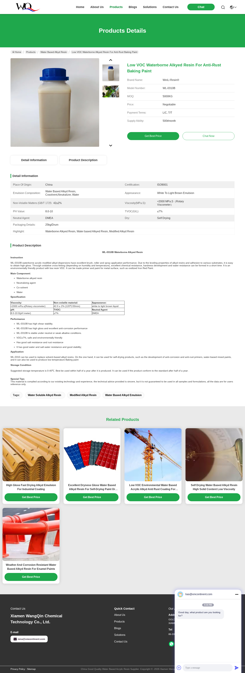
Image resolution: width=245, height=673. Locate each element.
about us (97, 7)
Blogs (117, 628)
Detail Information (34, 160)
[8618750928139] (171, 644)
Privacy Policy (17, 669)
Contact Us (120, 641)
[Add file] (179, 667)
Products (31, 52)
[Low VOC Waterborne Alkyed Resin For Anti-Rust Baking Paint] (54, 102)
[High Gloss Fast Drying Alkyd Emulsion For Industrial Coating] (31, 454)
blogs (133, 7)
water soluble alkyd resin (44, 395)
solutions (150, 7)
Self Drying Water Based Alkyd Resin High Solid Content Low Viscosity (214, 487)
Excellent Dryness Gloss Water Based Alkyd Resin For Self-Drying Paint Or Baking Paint (92, 487)
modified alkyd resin (83, 395)
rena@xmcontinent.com (31, 639)
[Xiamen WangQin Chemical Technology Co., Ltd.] (26, 7)
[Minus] (237, 594)
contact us (170, 7)
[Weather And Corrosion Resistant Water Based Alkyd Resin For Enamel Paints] (31, 534)
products (116, 7)
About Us (119, 614)
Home (80, 7)
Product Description (83, 160)
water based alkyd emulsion (123, 395)
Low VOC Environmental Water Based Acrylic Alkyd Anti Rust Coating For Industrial (153, 487)
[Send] (236, 667)
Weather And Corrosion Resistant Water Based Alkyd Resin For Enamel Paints (31, 566)
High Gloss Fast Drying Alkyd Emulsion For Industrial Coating (31, 487)
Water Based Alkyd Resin (53, 52)
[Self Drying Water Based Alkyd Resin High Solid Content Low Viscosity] (214, 454)
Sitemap (31, 669)
